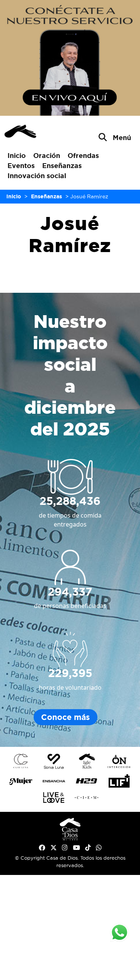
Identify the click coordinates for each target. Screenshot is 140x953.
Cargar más (70, 274)
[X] (54, 847)
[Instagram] (64, 847)
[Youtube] (76, 847)
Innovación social (36, 175)
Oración (46, 155)
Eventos (21, 165)
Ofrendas (83, 155)
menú (122, 137)
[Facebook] (42, 847)
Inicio (16, 155)
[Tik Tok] (88, 847)
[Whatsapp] (98, 847)
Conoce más (65, 717)
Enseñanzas (62, 165)
